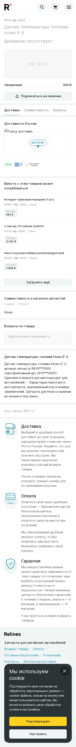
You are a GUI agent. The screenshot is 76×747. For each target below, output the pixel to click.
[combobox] (41, 7)
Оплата (38, 649)
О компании (52, 655)
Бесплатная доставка (39, 661)
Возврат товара (16, 649)
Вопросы (59, 110)
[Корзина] (55, 7)
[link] (38, 207)
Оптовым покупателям (21, 655)
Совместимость (36, 110)
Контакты (11, 661)
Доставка (12, 110)
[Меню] (68, 7)
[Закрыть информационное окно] (64, 671)
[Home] (8, 7)
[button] (38, 144)
